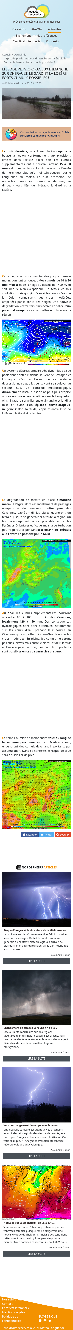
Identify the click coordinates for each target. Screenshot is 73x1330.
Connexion (53, 41)
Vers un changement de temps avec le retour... (32, 1125)
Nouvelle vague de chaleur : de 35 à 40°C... (29, 1222)
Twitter (47, 834)
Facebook (31, 834)
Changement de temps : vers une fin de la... (30, 1027)
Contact (7, 1304)
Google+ (64, 834)
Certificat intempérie (26, 41)
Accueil (6, 54)
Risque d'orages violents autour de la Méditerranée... (36, 930)
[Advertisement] (36, 233)
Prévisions (19, 29)
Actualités (54, 29)
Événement (23, 36)
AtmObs (36, 29)
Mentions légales (13, 1312)
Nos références (47, 36)
